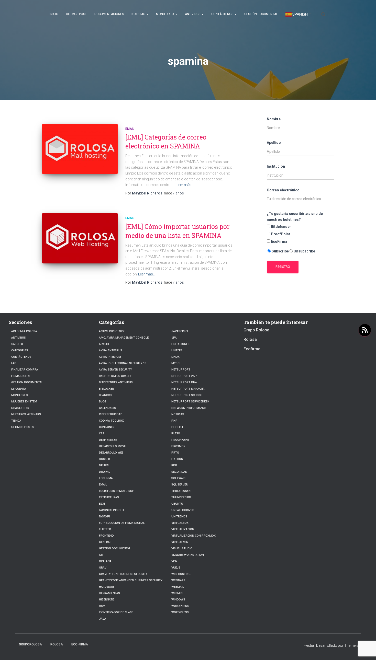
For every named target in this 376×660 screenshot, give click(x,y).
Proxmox (178, 446)
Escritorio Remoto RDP (116, 491)
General (105, 542)
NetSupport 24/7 (184, 376)
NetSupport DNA (184, 382)
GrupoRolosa (30, 644)
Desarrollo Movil (112, 446)
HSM (102, 606)
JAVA (102, 618)
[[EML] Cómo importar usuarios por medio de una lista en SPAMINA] (80, 238)
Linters (177, 350)
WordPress (180, 612)
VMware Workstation (187, 555)
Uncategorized (182, 510)
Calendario (107, 408)
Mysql (176, 363)
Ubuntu (177, 503)
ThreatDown (181, 491)
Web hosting (181, 574)
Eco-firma (79, 644)
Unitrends (179, 516)
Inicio (54, 14)
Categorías (19, 350)
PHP (174, 420)
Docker (104, 459)
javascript (180, 331)
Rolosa (250, 339)
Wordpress (180, 606)
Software (178, 478)
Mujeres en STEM (24, 401)
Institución (276, 166)
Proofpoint (180, 440)
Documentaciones (109, 14)
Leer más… (185, 185)
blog (102, 401)
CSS (101, 433)
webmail (177, 586)
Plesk (175, 433)
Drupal (104, 465)
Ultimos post (76, 14)
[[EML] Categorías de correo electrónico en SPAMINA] (80, 149)
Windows (178, 599)
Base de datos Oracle (115, 376)
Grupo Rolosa (256, 330)
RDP (174, 465)
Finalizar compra (24, 369)
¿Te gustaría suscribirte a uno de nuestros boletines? (295, 217)
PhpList (177, 427)
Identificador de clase (116, 612)
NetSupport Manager (188, 388)
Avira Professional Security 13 (122, 363)
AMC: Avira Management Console (124, 337)
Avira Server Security (115, 369)
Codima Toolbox (111, 420)
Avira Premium (110, 356)
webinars (178, 580)
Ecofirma (106, 478)
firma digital (21, 376)
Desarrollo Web (111, 452)
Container (106, 427)
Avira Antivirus (110, 350)
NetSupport (180, 369)
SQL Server (179, 484)
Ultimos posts (22, 427)
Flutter (105, 529)
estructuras (109, 497)
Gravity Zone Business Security (123, 574)
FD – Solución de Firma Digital (122, 523)
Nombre (274, 119)
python (177, 459)
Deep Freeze (108, 440)
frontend (106, 535)
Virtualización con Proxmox (193, 535)
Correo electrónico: (284, 190)
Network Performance (188, 408)
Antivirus (193, 14)
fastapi (104, 516)
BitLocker (106, 388)
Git (101, 555)
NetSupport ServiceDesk (190, 401)
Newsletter (20, 408)
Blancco (105, 395)
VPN (174, 561)
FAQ (13, 363)
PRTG (175, 452)
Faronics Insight (111, 510)
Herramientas (109, 593)
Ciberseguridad (111, 414)
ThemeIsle (352, 645)
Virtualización (182, 529)
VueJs (175, 567)
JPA (174, 337)
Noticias (138, 14)
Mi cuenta (18, 388)
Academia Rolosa (24, 331)
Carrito (17, 344)
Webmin (177, 593)
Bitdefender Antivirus (116, 382)
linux (175, 356)
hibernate (106, 599)
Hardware (106, 586)
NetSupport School (186, 395)
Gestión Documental (261, 14)
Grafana (105, 561)
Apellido (274, 143)
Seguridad (179, 471)
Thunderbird (181, 497)
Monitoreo (165, 14)
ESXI (102, 503)
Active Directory (112, 331)
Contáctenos (222, 14)
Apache (104, 344)
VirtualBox (180, 523)
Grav (102, 567)
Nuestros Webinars (26, 414)
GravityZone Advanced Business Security (130, 580)
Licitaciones (180, 344)
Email (129, 129)
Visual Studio (181, 548)
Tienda (16, 420)
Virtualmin (179, 542)
